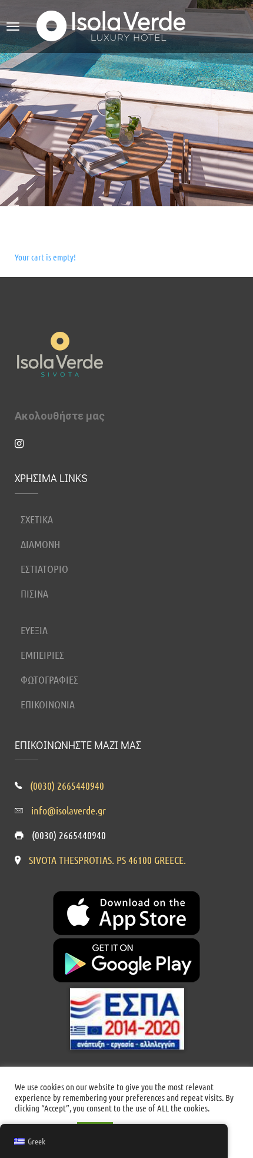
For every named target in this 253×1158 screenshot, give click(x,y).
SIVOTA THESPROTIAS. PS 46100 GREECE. (107, 859)
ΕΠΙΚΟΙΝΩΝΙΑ (48, 704)
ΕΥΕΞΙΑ (34, 629)
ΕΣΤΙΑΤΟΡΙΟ (44, 568)
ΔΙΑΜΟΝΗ (40, 543)
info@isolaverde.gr (68, 810)
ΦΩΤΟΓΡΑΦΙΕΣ (49, 679)
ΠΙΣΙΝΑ (34, 593)
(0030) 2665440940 (67, 785)
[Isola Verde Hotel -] (114, 23)
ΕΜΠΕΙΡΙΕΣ (42, 654)
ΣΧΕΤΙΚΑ (37, 519)
